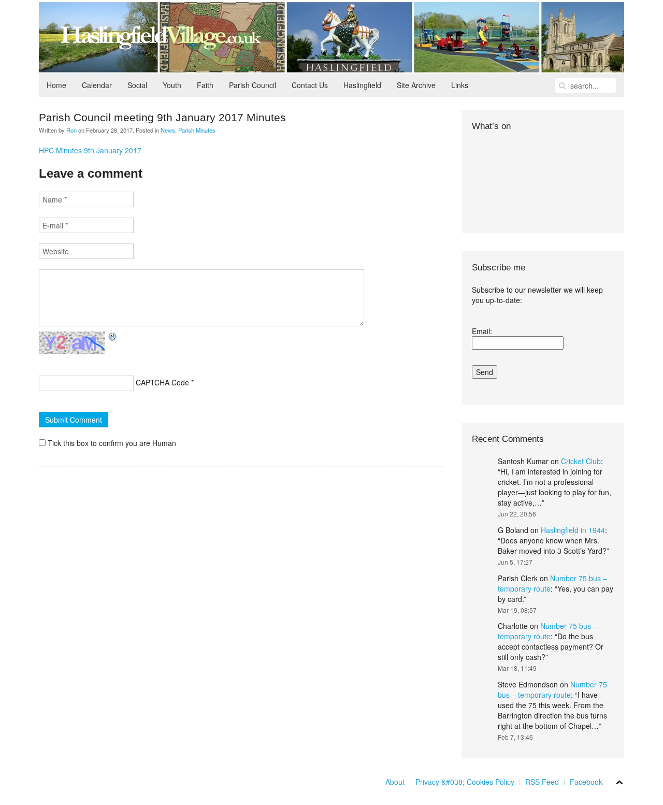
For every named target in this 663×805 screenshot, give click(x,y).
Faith (205, 85)
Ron (71, 130)
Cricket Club (581, 461)
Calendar (97, 85)
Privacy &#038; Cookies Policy (464, 782)
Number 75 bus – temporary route (547, 631)
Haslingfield (362, 85)
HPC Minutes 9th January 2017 (90, 150)
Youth (172, 85)
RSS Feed (542, 782)
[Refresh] (113, 337)
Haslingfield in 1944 (573, 530)
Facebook (586, 782)
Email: (482, 331)
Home (56, 85)
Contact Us (310, 85)
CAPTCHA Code (162, 382)
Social (137, 85)
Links (459, 85)
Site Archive (416, 85)
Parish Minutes (196, 130)
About (395, 782)
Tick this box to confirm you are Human (111, 443)
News (168, 130)
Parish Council (252, 85)
